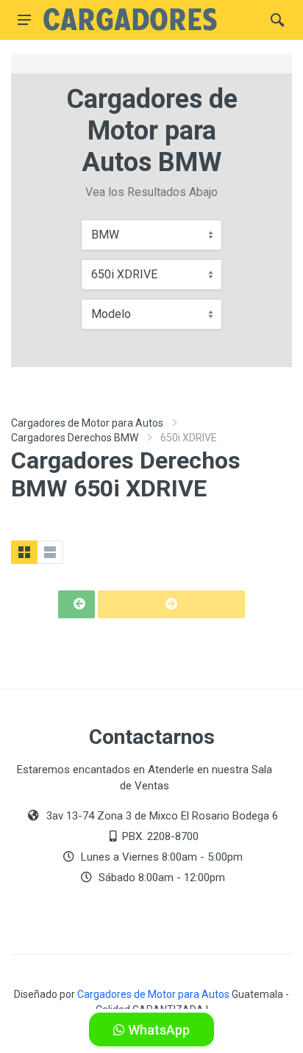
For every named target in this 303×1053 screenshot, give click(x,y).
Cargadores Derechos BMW (74, 438)
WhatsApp (157, 1030)
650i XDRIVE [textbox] (124, 274)
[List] (50, 552)
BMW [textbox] (105, 235)
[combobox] (151, 235)
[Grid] (24, 552)
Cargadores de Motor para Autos (87, 423)
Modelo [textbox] (111, 314)
